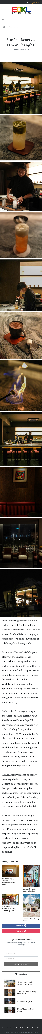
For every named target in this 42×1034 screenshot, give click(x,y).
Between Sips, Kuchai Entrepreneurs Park (8, 881)
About (9, 1028)
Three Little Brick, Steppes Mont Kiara (25, 983)
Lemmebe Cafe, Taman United (29, 890)
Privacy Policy (36, 1028)
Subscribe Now (21, 964)
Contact (14, 1028)
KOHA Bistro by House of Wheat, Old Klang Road (9, 908)
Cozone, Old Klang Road (31, 920)
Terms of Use (26, 1028)
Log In (28, 2)
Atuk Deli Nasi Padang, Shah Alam (27, 992)
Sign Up (36, 2)
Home (4, 1028)
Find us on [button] (20, 926)
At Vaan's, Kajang (24, 1001)
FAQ (19, 1028)
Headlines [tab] (22, 974)
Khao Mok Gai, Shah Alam (25, 1010)
